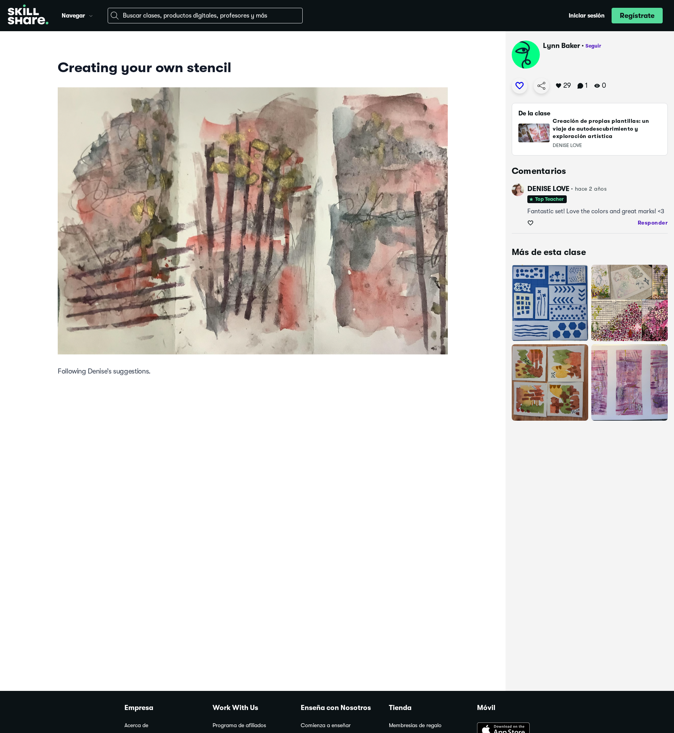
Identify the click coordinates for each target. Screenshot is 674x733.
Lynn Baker (561, 46)
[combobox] (205, 15)
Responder (653, 223)
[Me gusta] (519, 86)
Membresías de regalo (415, 725)
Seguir (593, 46)
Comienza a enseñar (326, 725)
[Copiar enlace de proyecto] (541, 86)
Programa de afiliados (239, 725)
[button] (91, 15)
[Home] (28, 15)
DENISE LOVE (548, 189)
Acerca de (136, 725)
